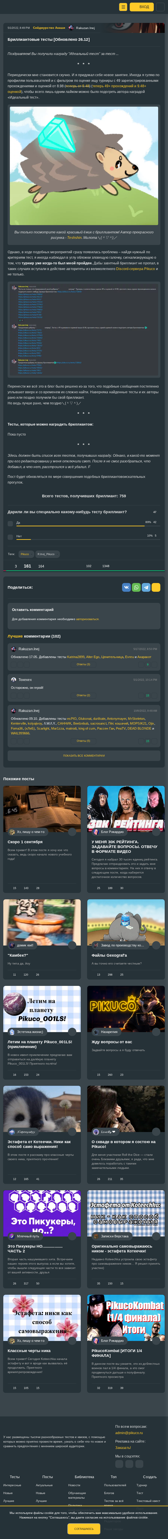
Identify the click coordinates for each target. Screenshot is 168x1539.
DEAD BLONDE (139, 728)
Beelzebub (81, 723)
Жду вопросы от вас (112, 1042)
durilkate (99, 718)
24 (37, 1074)
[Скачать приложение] (139, 1464)
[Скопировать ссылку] (155, 41)
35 (121, 1179)
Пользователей (115, 1485)
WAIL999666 (20, 733)
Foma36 (17, 728)
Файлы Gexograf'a (109, 955)
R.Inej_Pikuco (46, 554)
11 (14, 974)
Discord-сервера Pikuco (135, 269)
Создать (150, 1477)
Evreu (129, 657)
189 (110, 888)
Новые (8, 1493)
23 (121, 1074)
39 (121, 1387)
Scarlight (43, 728)
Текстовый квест (148, 1501)
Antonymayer (116, 718)
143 (26, 888)
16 (14, 1074)
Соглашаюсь (84, 1528)
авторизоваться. (88, 619)
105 (26, 1387)
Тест (139, 1493)
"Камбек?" (18, 955)
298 (110, 974)
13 (98, 974)
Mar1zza (57, 728)
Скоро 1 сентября (25, 842)
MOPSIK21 (138, 723)
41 (37, 1179)
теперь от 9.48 (77, 86)
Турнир (141, 1485)
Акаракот (144, 657)
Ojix (151, 723)
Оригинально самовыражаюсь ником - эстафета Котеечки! (122, 1248)
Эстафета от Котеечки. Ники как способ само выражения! (39, 1144)
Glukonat (84, 718)
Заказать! (123, 1448)
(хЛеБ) (30, 728)
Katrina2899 (75, 657)
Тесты (15, 1477)
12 (14, 1179)
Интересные (12, 1485)
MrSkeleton (136, 718)
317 (26, 1283)
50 (37, 1283)
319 (110, 1387)
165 (26, 1179)
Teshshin (74, 237)
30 (121, 888)
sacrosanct (98, 723)
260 (110, 1074)
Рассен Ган (105, 728)
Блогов (109, 1493)
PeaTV (121, 728)
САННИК (65, 723)
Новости (74, 1485)
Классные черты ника (29, 1351)
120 (26, 974)
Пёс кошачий (118, 723)
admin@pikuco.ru (129, 1433)
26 (37, 974)
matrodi (71, 728)
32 (98, 1387)
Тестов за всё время (114, 1503)
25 (98, 888)
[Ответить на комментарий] (13, 695)
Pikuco (25, 554)
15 (14, 888)
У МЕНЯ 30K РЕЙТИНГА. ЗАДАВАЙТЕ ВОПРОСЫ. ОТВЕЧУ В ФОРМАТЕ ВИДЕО (125, 846)
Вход (144, 7)
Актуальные (44, 1485)
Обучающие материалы (77, 1495)
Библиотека (84, 1477)
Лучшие (8, 1501)
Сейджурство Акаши (49, 27)
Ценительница (112, 657)
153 (26, 1074)
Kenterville (18, 723)
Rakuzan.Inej (29, 649)
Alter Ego (93, 657)
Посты (47, 1477)
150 (110, 1283)
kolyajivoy (35, 723)
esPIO (72, 718)
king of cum (87, 728)
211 (110, 1179)
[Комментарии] (72, 832)
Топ (114, 1477)
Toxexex (25, 680)
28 (37, 888)
